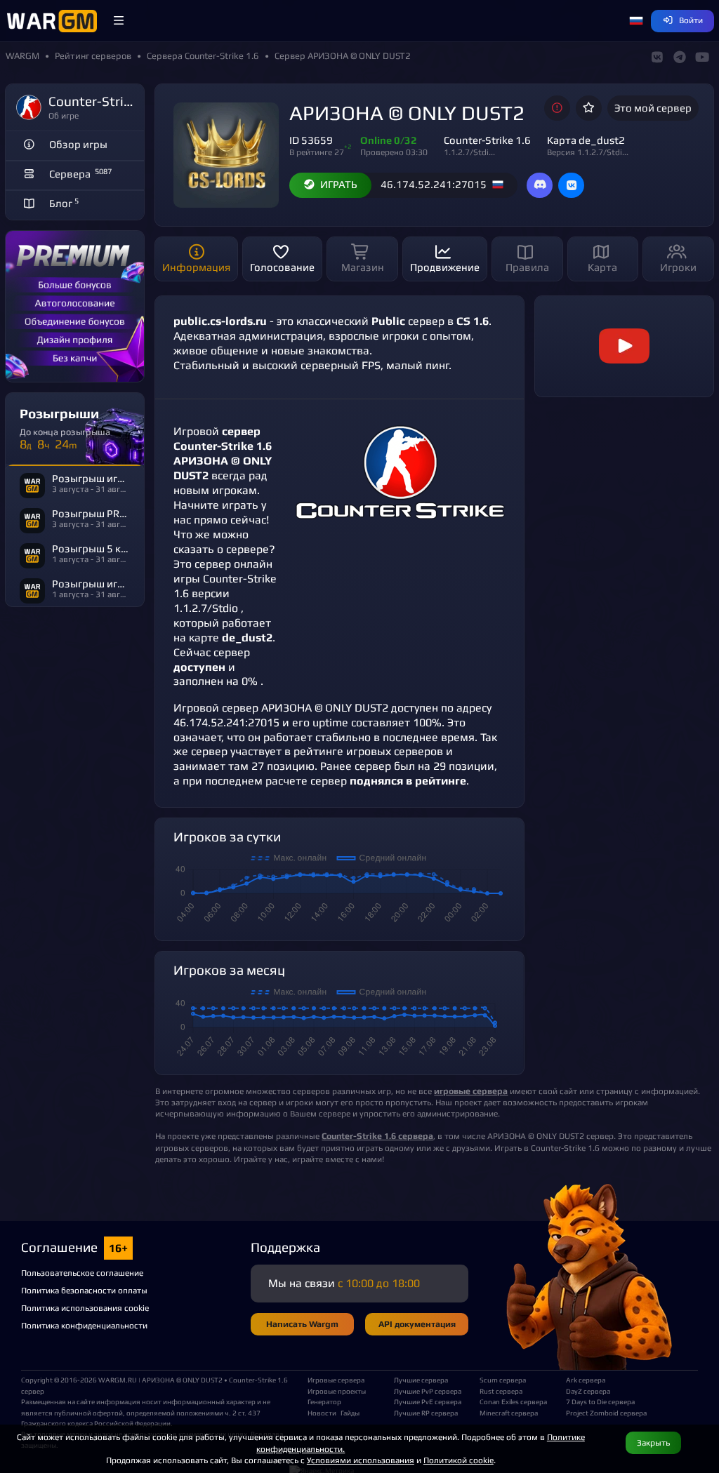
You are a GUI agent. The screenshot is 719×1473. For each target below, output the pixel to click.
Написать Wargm (302, 1324)
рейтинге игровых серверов (368, 751)
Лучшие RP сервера (426, 1412)
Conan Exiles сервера (513, 1401)
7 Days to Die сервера (600, 1401)
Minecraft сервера (509, 1412)
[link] (624, 346)
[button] (118, 21)
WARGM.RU (117, 1379)
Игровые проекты (337, 1391)
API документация (417, 1324)
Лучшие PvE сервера (427, 1401)
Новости (322, 1412)
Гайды (350, 1412)
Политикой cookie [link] (458, 1460)
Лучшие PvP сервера (427, 1391)
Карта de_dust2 (586, 140)
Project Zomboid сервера (603, 1412)
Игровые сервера (336, 1379)
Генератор (324, 1401)
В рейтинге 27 (316, 152)
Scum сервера (503, 1379)
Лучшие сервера (421, 1379)
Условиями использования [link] (360, 1460)
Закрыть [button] (653, 1442)
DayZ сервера (588, 1391)
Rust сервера (501, 1391)
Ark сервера (585, 1379)
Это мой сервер (653, 108)
